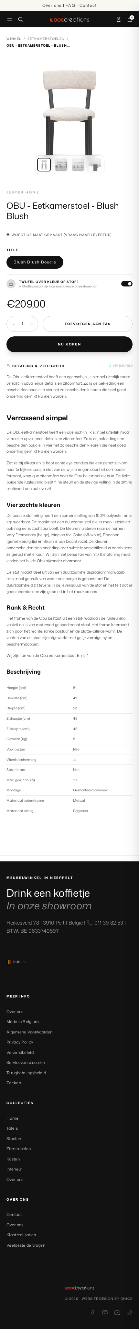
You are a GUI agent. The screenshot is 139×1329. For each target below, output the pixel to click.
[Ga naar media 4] (95, 164)
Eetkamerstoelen (46, 38)
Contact (14, 1214)
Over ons (14, 1011)
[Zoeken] (21, 19)
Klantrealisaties (21, 1235)
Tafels (12, 1128)
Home (12, 1118)
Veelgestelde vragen (25, 1245)
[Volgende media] (122, 117)
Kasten (13, 1159)
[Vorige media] (16, 117)
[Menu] (10, 19)
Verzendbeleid (20, 1052)
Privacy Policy (19, 1042)
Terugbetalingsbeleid (26, 1073)
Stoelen (13, 1138)
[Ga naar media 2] (61, 164)
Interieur (14, 1169)
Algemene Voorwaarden (29, 1032)
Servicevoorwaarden (25, 1062)
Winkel (13, 38)
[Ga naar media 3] (78, 164)
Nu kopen (69, 344)
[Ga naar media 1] (44, 164)
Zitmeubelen (18, 1148)
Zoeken (13, 1083)
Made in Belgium (22, 1021)
